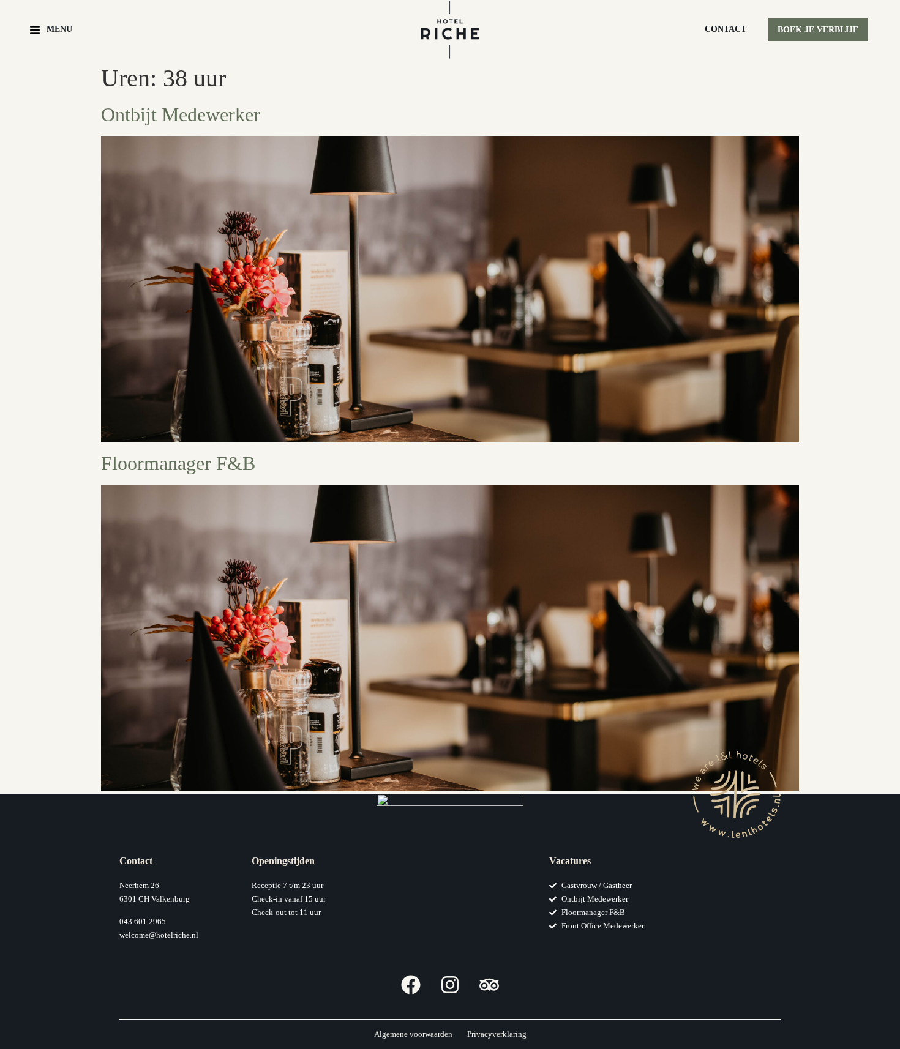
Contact (725, 29)
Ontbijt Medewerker (180, 114)
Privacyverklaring (497, 1034)
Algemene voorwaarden (413, 1034)
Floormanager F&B (178, 463)
